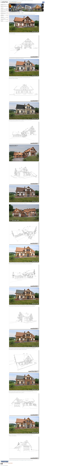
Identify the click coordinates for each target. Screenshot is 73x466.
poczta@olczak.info (19, 2)
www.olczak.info (6, 465)
